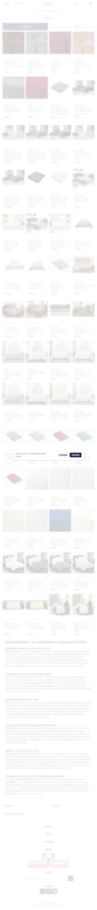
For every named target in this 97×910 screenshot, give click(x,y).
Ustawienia (63, 455)
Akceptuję (75, 455)
